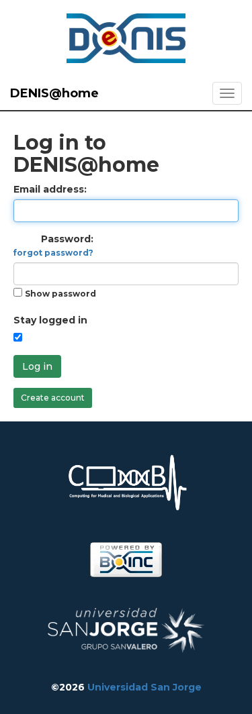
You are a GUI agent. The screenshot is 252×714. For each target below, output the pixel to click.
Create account (53, 398)
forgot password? (53, 253)
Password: (53, 245)
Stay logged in (50, 320)
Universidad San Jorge (144, 687)
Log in (37, 366)
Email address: (50, 189)
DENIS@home (54, 93)
